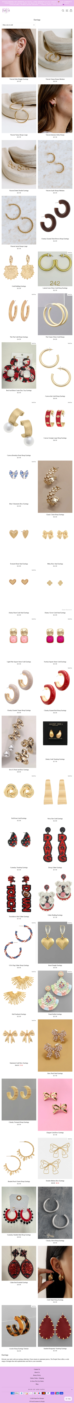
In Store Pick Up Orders (37, 1381)
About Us (37, 1372)
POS (30, 1401)
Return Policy (37, 1375)
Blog (37, 1384)
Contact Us (37, 1369)
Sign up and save (36, 1389)
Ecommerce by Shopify (39, 1401)
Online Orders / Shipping (37, 1378)
